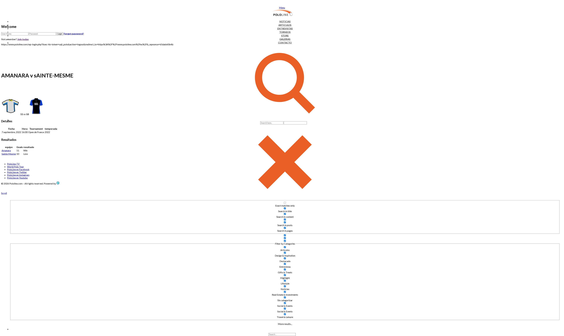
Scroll (4, 193)
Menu (282, 7)
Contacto (285, 42)
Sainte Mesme (9, 153)
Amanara (6, 150)
